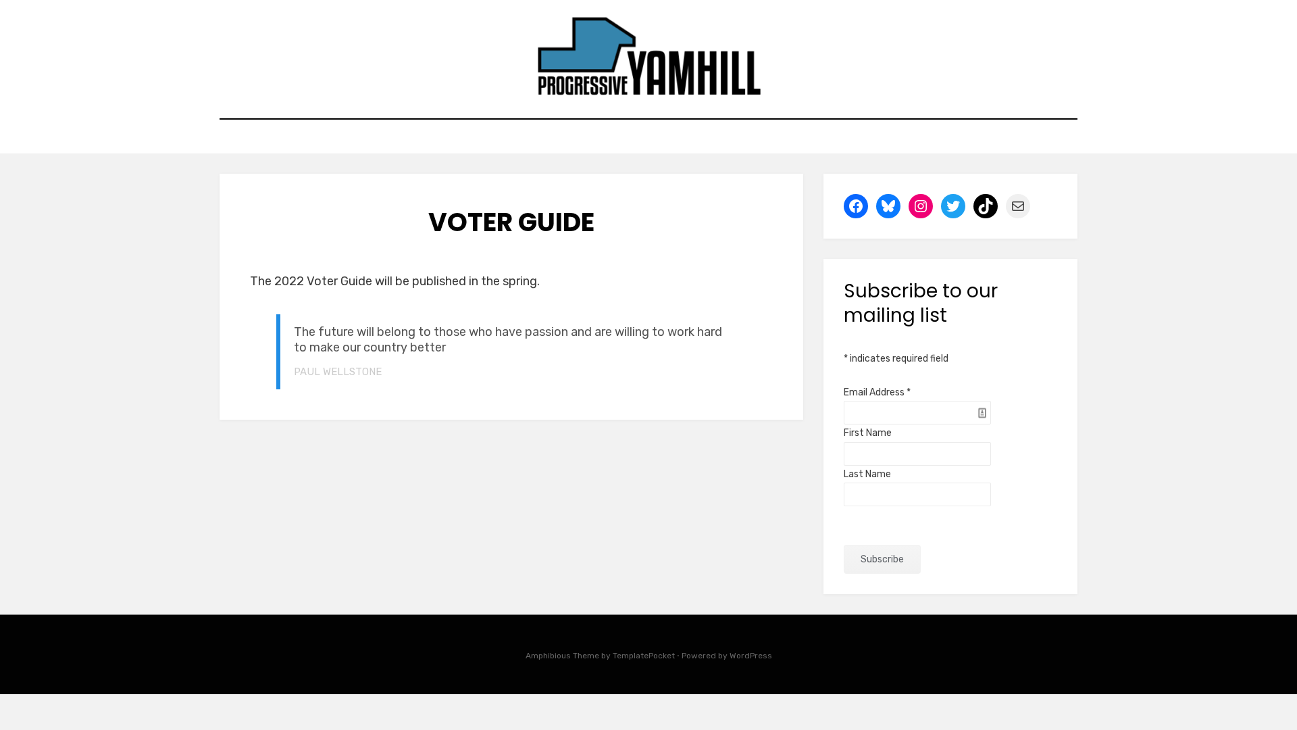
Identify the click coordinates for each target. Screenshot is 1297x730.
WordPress (751, 655)
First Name (868, 433)
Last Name (867, 474)
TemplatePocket (644, 655)
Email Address (877, 392)
